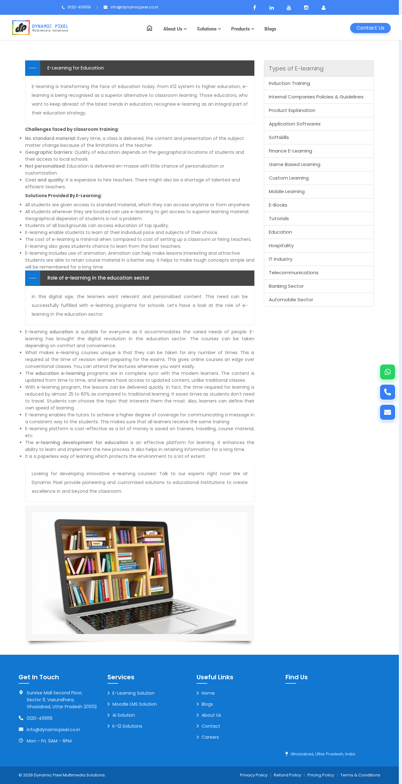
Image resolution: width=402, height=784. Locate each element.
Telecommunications (293, 272)
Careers (210, 737)
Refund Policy (287, 775)
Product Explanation (292, 110)
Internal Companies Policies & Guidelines (316, 96)
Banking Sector (286, 286)
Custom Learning (289, 178)
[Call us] (387, 392)
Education (280, 232)
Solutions (207, 28)
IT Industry (280, 259)
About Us (173, 28)
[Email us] (387, 412)
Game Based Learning (294, 164)
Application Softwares (295, 123)
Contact (211, 726)
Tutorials (279, 218)
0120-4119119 (79, 7)
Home (208, 693)
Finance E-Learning (290, 150)
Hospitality (281, 245)
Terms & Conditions (360, 775)
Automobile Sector (291, 299)
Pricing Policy (320, 775)
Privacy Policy (254, 775)
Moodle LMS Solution (134, 704)
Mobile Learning (287, 191)
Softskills (279, 137)
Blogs (270, 28)
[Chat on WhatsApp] (387, 372)
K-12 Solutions (127, 726)
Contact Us (370, 27)
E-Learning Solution (133, 693)
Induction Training (289, 83)
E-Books (278, 205)
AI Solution (123, 715)
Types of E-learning (296, 68)
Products (241, 28)
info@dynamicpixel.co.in (134, 7)
